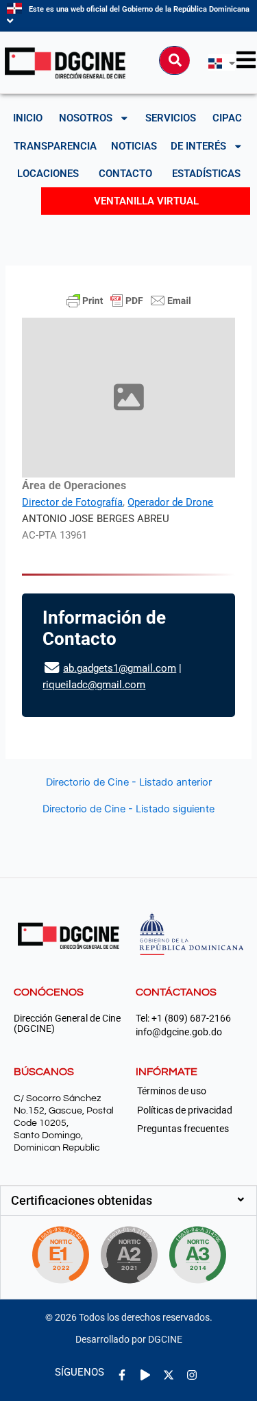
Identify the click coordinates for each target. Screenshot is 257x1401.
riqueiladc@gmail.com (93, 685)
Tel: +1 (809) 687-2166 (183, 1018)
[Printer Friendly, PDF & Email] (128, 300)
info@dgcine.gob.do (179, 1032)
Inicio (27, 118)
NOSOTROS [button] (85, 118)
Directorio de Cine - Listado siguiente (128, 809)
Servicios (170, 118)
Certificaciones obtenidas (81, 1200)
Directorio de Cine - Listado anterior (129, 782)
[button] (128, 1200)
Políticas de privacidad (184, 1110)
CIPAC (227, 118)
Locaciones (48, 173)
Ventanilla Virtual (146, 201)
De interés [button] (198, 146)
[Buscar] (175, 60)
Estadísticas (206, 173)
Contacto (125, 173)
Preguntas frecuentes (183, 1128)
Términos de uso (171, 1090)
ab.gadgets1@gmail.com (119, 668)
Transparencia (55, 146)
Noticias (134, 146)
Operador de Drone (170, 502)
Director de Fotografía (72, 502)
